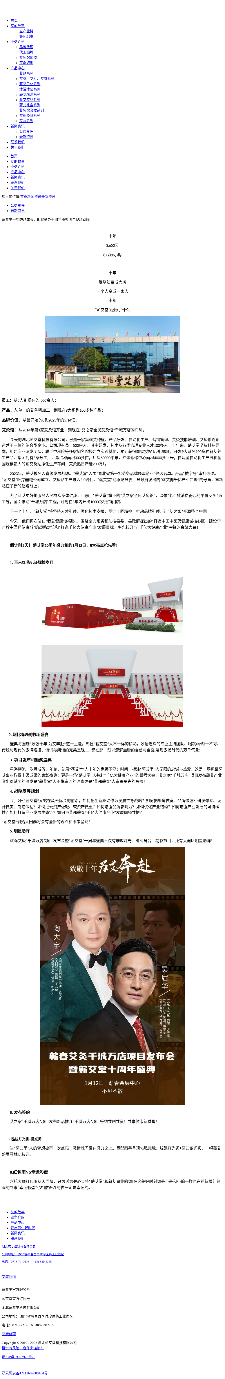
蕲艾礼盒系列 (29, 105)
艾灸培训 (26, 63)
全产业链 (26, 31)
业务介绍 (18, 42)
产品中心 (18, 68)
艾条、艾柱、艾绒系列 (36, 79)
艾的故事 (18, 26)
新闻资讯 (18, 126)
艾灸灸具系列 (29, 116)
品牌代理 (26, 47)
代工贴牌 (26, 52)
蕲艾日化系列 (29, 84)
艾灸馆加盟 (28, 57)
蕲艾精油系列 (29, 94)
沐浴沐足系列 (29, 89)
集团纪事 (26, 36)
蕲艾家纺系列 (29, 100)
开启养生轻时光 (23, 1228)
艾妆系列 (26, 121)
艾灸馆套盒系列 (31, 110)
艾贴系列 (26, 73)
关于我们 (18, 147)
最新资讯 (26, 137)
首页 (14, 20)
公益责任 (26, 131)
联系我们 (18, 142)
